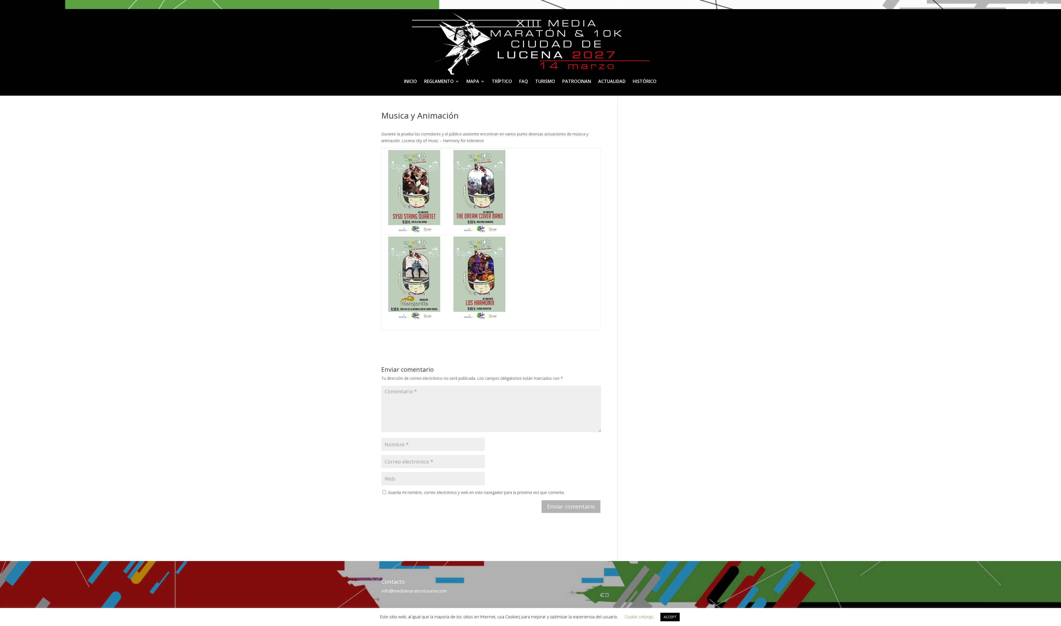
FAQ (523, 81)
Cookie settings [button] (639, 616)
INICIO (410, 81)
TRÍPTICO (502, 81)
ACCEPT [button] (670, 616)
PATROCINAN (576, 81)
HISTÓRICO (644, 81)
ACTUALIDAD (612, 81)
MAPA (472, 81)
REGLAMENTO (439, 81)
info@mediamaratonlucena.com (414, 591)
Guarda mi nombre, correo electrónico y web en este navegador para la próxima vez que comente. (476, 492)
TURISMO (545, 81)
